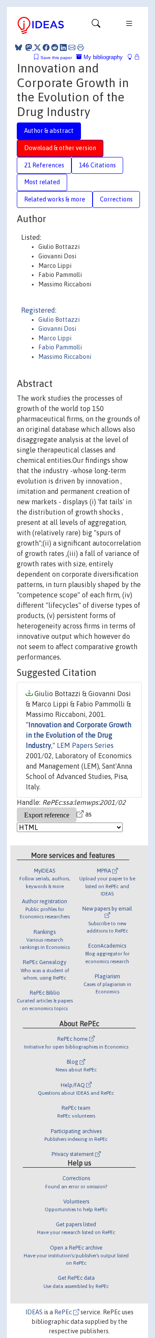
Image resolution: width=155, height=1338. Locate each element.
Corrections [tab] (116, 199)
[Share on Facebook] (46, 47)
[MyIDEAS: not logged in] (132, 57)
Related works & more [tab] (54, 199)
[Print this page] (80, 47)
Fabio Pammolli (60, 347)
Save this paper (56, 57)
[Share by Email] (71, 47)
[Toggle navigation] (96, 25)
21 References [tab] (44, 165)
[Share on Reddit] (54, 47)
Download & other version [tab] (60, 147)
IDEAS (34, 1312)
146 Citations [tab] (97, 165)
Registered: (38, 310)
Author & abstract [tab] (49, 130)
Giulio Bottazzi (59, 319)
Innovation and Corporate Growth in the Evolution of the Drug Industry (78, 735)
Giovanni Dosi (57, 328)
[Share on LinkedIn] (63, 47)
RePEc (63, 1312)
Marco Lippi (54, 338)
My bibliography (102, 57)
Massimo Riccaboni (64, 356)
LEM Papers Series (85, 745)
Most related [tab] (42, 182)
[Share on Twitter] (37, 47)
